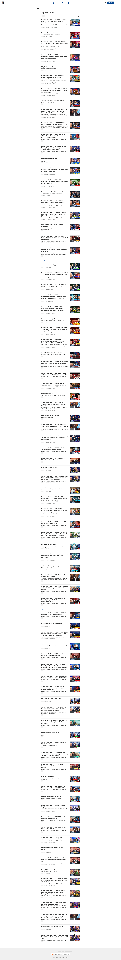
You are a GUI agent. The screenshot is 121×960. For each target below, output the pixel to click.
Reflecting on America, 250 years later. (49, 567)
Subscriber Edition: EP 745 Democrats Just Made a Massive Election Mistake (53, 654)
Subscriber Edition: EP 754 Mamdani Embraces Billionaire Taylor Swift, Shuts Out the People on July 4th (54, 510)
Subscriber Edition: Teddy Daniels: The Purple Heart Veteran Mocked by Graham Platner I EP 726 (54, 936)
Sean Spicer (50, 36)
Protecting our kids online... (49, 467)
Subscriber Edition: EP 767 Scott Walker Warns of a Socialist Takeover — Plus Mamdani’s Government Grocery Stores (52, 308)
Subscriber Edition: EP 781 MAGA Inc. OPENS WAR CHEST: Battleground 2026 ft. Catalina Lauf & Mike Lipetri (54, 90)
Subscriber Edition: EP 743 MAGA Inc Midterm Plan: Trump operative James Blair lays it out (54, 676)
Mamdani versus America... (49, 544)
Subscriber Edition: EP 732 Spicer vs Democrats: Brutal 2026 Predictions (51, 838)
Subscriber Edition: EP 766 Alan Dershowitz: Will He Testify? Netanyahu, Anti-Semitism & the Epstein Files (54, 329)
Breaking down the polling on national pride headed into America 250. (53, 778)
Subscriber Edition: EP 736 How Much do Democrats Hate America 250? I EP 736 (53, 787)
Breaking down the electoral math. (48, 68)
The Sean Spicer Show (52, 27)
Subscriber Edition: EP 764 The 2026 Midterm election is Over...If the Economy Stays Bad (54, 362)
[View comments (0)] (51, 29)
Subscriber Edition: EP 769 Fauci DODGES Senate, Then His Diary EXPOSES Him (53, 285)
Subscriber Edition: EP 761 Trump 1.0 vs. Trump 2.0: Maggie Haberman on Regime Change (53, 404)
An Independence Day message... (51, 566)
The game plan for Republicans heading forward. (52, 193)
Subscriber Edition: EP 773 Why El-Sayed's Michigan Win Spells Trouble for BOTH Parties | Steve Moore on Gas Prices (54, 214)
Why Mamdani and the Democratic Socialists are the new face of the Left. (54, 646)
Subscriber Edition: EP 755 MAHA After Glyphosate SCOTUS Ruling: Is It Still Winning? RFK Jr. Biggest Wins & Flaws (54, 498)
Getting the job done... (47, 393)
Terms (63, 951)
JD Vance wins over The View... (50, 732)
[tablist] (47, 16)
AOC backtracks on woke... (49, 158)
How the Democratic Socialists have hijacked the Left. (52, 625)
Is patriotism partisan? (47, 776)
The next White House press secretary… (53, 100)
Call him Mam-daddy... (47, 644)
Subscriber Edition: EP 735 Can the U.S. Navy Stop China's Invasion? (54, 806)
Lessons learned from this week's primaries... (54, 192)
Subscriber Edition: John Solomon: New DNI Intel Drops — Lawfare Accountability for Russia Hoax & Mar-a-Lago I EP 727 (54, 916)
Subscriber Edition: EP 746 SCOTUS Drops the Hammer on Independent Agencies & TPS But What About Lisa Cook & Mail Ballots (54, 633)
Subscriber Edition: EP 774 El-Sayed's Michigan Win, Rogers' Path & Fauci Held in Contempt (53, 202)
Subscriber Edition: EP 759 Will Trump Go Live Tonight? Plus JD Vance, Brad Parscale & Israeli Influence (54, 437)
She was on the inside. (46, 185)
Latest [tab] (43, 16)
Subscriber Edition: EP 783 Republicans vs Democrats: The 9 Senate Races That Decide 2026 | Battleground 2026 (54, 56)
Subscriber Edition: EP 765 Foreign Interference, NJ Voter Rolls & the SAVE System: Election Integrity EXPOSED (52, 341)
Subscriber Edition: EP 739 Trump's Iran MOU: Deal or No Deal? (54, 742)
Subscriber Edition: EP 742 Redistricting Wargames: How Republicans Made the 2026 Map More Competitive (54, 688)
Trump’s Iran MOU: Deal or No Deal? (49, 745)
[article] (60, 24)
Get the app (66, 954)
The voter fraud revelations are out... (52, 353)
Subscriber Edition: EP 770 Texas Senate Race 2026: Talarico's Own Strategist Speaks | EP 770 (54, 274)
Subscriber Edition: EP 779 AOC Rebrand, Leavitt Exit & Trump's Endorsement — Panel (54, 123)
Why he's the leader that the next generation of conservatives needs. (54, 734)
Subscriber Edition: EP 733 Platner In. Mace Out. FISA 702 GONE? (53, 827)
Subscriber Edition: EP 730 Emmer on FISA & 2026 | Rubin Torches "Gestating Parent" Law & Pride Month (54, 880)
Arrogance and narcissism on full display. (50, 265)
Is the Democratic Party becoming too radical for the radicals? (52, 160)
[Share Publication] (105, 3)
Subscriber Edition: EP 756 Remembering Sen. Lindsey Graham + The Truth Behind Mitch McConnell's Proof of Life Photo (54, 477)
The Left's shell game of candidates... (52, 488)
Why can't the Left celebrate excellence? (49, 700)
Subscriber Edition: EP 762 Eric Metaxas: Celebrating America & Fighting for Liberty (53, 384)
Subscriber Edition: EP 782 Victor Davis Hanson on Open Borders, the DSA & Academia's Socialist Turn (52, 77)
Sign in (117, 2)
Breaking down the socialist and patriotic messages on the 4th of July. (54, 546)
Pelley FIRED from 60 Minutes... (50, 870)
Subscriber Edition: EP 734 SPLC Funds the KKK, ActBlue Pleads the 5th (53, 817)
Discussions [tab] (51, 16)
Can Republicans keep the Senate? (51, 796)
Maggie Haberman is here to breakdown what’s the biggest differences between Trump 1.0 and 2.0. (54, 408)
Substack (54, 957)
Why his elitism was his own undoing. (49, 871)
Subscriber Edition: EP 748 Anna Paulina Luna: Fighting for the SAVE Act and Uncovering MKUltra (53, 600)
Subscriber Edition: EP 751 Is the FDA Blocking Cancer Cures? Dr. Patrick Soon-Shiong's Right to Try (54, 555)
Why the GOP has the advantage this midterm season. (53, 320)
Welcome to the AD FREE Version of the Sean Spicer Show (53, 863)
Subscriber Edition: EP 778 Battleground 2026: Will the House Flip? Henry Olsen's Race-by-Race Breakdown (53, 136)
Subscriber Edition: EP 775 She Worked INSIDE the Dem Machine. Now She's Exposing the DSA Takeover (54, 181)
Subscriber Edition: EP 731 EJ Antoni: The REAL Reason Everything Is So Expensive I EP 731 (54, 859)
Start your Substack (57, 954)
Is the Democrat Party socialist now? (52, 623)
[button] (38, 7)
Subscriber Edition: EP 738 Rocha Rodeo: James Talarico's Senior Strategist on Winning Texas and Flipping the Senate (54, 754)
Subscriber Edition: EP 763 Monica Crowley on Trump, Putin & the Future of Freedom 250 (54, 374)
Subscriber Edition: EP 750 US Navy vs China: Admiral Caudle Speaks (54, 575)
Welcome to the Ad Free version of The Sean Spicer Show (53, 940)
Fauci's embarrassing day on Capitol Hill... (53, 264)
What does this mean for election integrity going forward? (53, 354)
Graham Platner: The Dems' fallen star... (52, 926)
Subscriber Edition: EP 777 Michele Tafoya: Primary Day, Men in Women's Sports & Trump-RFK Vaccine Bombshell (53, 147)
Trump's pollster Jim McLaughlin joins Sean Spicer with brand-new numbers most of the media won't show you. (53, 253)
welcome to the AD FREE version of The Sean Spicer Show (53, 820)
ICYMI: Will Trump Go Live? (47, 417)
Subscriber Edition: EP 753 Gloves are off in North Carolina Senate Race (53, 522)
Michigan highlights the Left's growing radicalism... (52, 225)
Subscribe (110, 2)
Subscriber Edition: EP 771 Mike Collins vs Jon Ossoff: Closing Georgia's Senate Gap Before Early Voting (54, 249)
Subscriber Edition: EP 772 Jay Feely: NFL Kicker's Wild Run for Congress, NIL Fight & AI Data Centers (54, 237)
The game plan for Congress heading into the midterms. (53, 395)
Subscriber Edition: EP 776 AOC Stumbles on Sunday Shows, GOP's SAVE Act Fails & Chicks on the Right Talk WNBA (54, 169)
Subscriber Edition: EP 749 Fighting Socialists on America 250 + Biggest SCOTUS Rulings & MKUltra (54, 588)
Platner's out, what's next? (47, 489)
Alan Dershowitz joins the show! (48, 332)
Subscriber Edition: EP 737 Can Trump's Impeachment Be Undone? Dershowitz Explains (52, 766)
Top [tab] (46, 16)
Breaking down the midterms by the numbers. (51, 798)
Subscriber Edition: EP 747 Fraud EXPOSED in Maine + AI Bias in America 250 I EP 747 (54, 613)
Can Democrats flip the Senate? (48, 277)
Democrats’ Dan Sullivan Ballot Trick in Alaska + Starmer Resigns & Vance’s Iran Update (53, 712)
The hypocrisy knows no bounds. (48, 851)
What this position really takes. (48, 102)
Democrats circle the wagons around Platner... (52, 848)
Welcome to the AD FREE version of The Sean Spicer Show (53, 60)
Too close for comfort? (48, 33)
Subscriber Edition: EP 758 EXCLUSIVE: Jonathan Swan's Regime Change (52, 448)
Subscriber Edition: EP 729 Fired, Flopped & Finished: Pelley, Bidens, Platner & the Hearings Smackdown (53, 892)
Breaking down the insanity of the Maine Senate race (52, 928)
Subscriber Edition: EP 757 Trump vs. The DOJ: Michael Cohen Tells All (53, 459)
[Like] (42, 63)
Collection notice (68, 951)
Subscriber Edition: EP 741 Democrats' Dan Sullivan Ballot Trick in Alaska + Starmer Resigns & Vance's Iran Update (53, 708)
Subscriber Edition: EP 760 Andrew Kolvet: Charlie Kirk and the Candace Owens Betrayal (54, 425)
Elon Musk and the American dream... (52, 698)
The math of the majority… (48, 319)
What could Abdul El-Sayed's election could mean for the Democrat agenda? (53, 228)
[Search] (102, 3)
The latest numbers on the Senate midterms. (51, 34)
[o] (74, 22)
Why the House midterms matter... (51, 67)
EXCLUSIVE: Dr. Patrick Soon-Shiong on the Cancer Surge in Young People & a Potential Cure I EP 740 (54, 722)
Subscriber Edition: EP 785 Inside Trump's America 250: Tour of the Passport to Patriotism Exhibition (53, 21)
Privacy (59, 951)
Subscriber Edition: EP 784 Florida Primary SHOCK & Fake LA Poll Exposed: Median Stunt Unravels (54, 43)
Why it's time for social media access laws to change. (52, 469)
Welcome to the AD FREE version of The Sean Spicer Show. (54, 789)
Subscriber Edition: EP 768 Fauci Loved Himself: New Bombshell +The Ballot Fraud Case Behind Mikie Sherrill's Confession (53, 296)
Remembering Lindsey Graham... (50, 415)
